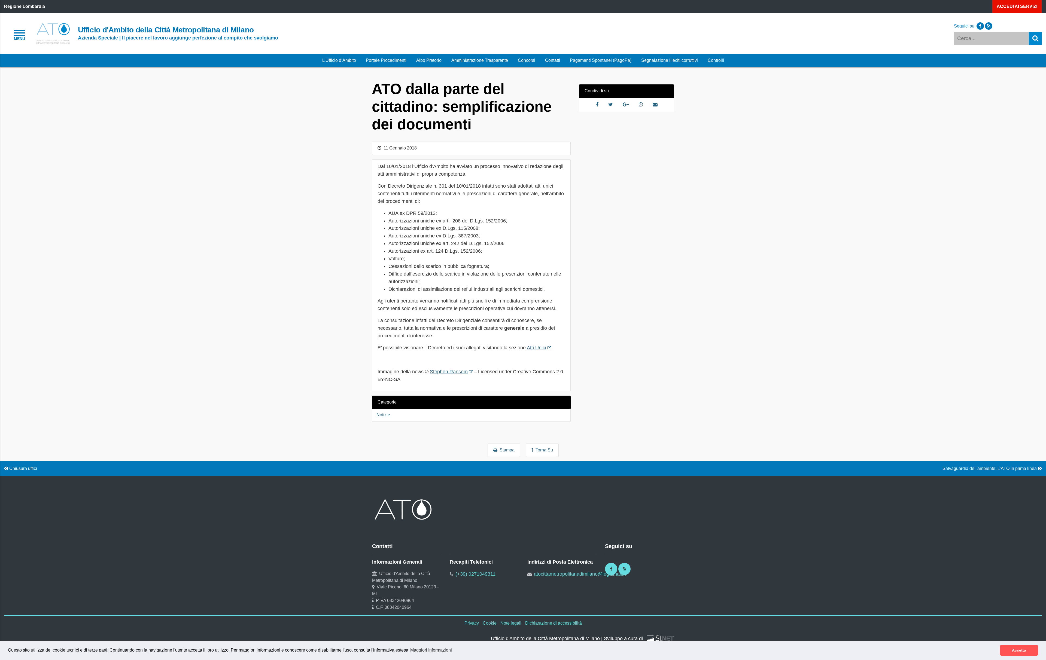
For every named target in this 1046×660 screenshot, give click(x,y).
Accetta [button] (1019, 650)
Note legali (510, 623)
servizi (1017, 6)
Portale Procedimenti (386, 60)
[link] (53, 33)
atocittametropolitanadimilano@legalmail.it (580, 574)
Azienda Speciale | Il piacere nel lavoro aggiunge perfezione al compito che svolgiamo (178, 38)
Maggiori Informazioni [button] (431, 650)
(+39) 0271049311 (475, 574)
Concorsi (526, 60)
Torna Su (543, 450)
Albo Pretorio (429, 60)
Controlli (716, 60)
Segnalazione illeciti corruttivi (669, 60)
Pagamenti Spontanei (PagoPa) (600, 60)
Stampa (506, 450)
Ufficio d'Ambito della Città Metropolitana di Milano (166, 29)
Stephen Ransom (449, 371)
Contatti (552, 60)
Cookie (490, 623)
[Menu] (19, 34)
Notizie (383, 415)
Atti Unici (536, 347)
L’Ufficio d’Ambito (339, 60)
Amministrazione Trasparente (479, 60)
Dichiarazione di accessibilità (553, 623)
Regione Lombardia (24, 6)
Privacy (471, 623)
